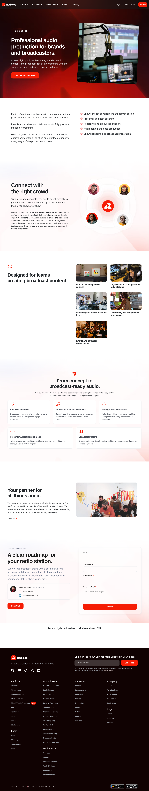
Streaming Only (49, 720)
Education (79, 694)
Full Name (86, 553)
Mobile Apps (16, 690)
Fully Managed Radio (51, 686)
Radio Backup (48, 690)
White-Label (48, 725)
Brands (78, 686)
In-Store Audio (49, 694)
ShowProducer (49, 775)
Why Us (65, 5)
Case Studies (112, 694)
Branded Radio (49, 729)
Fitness (78, 699)
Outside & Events (50, 716)
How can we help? (89, 587)
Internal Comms (49, 699)
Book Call (15, 606)
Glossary (14, 740)
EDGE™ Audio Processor (20, 703)
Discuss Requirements (25, 75)
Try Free (143, 4)
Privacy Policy (108, 670)
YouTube (14, 749)
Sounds (46, 757)
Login (118, 5)
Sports (78, 716)
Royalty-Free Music (50, 703)
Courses (46, 753)
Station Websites (17, 694)
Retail (77, 712)
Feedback (15, 712)
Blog (13, 735)
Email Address (88, 564)
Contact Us (111, 699)
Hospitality (79, 703)
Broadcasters (80, 690)
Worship (78, 720)
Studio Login (16, 725)
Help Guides (16, 744)
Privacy (110, 722)
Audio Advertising (50, 734)
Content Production (51, 742)
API (12, 707)
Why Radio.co (112, 690)
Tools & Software (49, 766)
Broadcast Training (50, 712)
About (109, 686)
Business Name (88, 575)
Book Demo (130, 5)
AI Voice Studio (17, 699)
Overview (14, 686)
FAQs (13, 716)
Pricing (76, 5)
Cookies (110, 718)
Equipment (47, 770)
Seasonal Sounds (50, 762)
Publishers (79, 707)
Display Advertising (50, 738)
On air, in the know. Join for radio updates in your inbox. (104, 656)
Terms (109, 714)
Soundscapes (48, 707)
